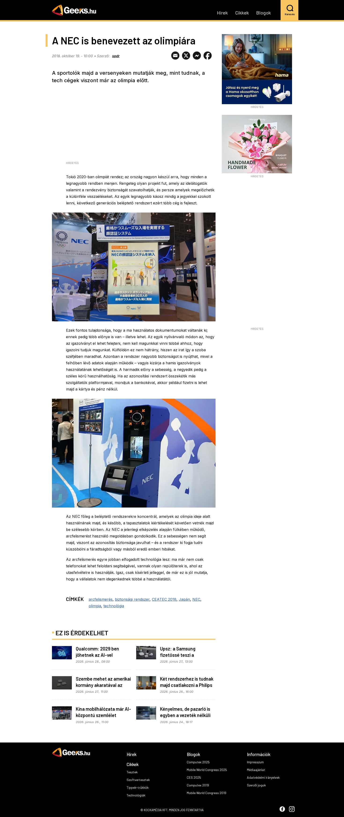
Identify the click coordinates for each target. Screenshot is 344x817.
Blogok (263, 12)
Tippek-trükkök (138, 787)
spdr (116, 56)
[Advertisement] (257, 254)
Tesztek (132, 772)
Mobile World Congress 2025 (207, 770)
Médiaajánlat (256, 770)
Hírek (222, 12)
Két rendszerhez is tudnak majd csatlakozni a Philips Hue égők (186, 685)
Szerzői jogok (256, 785)
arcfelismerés (101, 599)
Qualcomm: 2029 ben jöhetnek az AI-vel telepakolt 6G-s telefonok (102, 655)
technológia (113, 606)
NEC (196, 599)
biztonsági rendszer (132, 599)
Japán (184, 599)
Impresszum (255, 762)
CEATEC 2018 (164, 599)
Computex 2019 (198, 785)
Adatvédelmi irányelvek (263, 777)
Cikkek (242, 12)
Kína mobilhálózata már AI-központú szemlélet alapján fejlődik (103, 715)
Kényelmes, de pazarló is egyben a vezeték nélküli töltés (185, 715)
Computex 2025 (198, 762)
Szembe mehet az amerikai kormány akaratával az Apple (103, 685)
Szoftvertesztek (138, 780)
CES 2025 (194, 777)
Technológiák (136, 795)
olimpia (95, 606)
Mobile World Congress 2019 (206, 793)
